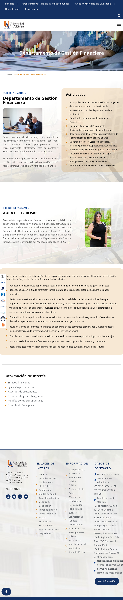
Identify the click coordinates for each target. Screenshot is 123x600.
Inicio (9, 74)
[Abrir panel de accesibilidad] (6, 591)
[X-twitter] (20, 496)
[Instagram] (8, 496)
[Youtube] (26, 496)
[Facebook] (14, 496)
